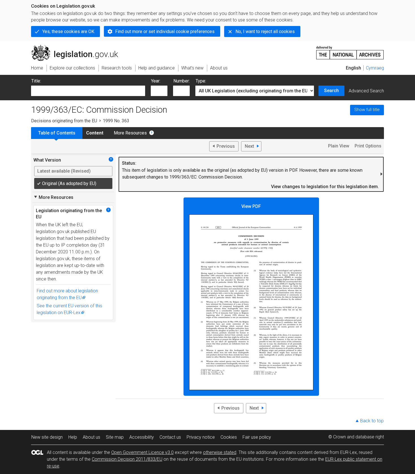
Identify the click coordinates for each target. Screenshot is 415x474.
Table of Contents (56, 133)
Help (72, 437)
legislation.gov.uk (78, 47)
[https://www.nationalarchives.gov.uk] (350, 50)
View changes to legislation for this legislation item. (325, 186)
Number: (181, 81)
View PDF (251, 206)
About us (91, 437)
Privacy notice (201, 437)
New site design (47, 437)
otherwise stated (219, 452)
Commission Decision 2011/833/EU (127, 459)
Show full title (367, 109)
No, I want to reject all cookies (265, 31)
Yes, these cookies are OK (68, 31)
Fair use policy (257, 437)
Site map (115, 437)
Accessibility (141, 437)
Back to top (372, 420)
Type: (201, 81)
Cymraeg (375, 68)
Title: (36, 81)
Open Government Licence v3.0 (142, 452)
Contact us (170, 437)
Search (331, 90)
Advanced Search (366, 91)
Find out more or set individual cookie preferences (165, 31)
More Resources (130, 133)
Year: (155, 81)
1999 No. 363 (116, 120)
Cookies (228, 437)
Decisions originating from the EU (64, 120)
